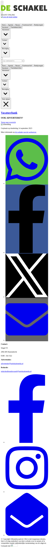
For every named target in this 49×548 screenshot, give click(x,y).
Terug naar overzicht (8, 122)
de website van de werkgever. (25, 132)
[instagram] (26, 492)
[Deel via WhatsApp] (26, 183)
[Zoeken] (23, 61)
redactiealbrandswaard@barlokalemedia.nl (16, 371)
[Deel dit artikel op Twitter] (26, 297)
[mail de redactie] (26, 535)
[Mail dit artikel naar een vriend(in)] (26, 340)
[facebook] (26, 442)
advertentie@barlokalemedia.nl (12, 364)
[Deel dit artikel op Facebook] (26, 252)
